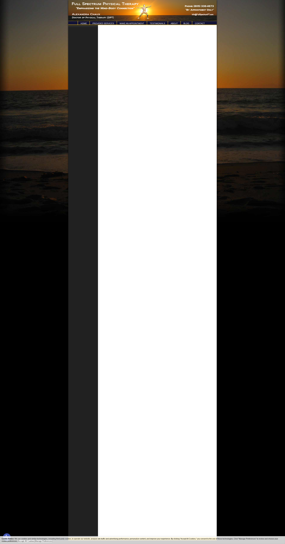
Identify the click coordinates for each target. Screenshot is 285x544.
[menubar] (142, 23)
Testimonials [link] (157, 23)
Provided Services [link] (103, 23)
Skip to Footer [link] (14, 6)
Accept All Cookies (26, 541)
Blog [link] (186, 23)
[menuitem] (84, 23)
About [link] (174, 23)
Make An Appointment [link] (132, 23)
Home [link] (84, 23)
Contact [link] (200, 23)
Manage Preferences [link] (43, 541)
